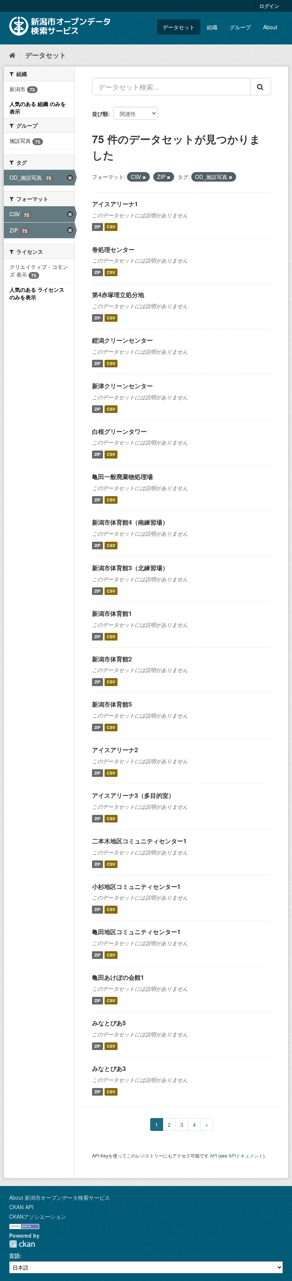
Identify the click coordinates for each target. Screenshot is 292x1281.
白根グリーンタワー (119, 431)
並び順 (100, 113)
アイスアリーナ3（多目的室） (133, 795)
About (270, 27)
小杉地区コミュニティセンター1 (136, 886)
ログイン (269, 5)
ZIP (97, 227)
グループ (240, 27)
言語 (14, 1255)
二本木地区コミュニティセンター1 (139, 841)
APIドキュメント (246, 1155)
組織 (212, 27)
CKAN (22, 1244)
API (213, 1155)
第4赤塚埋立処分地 (118, 294)
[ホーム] (12, 55)
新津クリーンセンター (122, 385)
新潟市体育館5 (112, 704)
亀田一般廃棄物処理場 (122, 476)
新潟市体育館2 (112, 659)
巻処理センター (113, 249)
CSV (111, 227)
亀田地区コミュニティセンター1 (136, 931)
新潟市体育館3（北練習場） (130, 567)
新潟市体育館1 (112, 613)
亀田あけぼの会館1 (118, 977)
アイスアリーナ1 (115, 203)
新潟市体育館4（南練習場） (130, 522)
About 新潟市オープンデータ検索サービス (59, 1197)
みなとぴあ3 (109, 1068)
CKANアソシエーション (37, 1216)
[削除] (144, 177)
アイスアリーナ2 (115, 749)
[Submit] (261, 86)
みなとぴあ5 (109, 1022)
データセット (179, 27)
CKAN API (21, 1207)
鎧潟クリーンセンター (122, 340)
